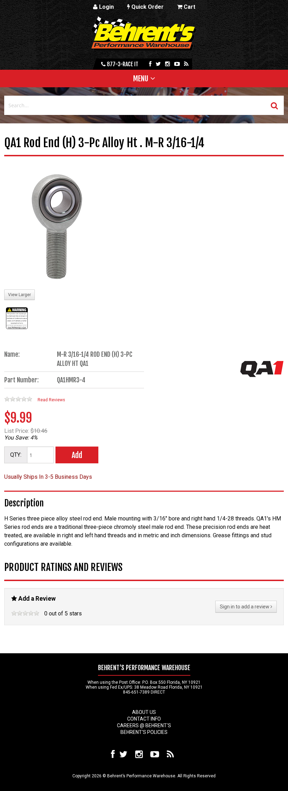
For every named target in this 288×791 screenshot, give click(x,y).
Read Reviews (51, 399)
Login (106, 7)
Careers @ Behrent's (144, 725)
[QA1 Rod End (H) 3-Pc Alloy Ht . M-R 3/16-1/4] (57, 227)
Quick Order (147, 7)
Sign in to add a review (245, 606)
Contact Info (144, 719)
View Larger (19, 294)
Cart (188, 7)
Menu (140, 78)
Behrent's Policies (144, 732)
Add (77, 455)
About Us (144, 712)
